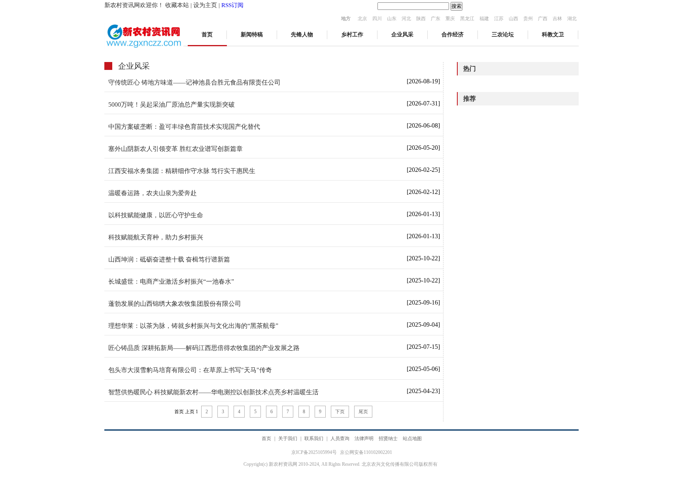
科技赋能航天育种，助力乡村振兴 (155, 237)
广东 (435, 18)
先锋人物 (302, 35)
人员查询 (339, 438)
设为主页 (205, 5)
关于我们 (287, 438)
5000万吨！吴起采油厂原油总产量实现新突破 (171, 104)
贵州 (528, 18)
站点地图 (412, 438)
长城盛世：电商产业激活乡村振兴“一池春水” (171, 281)
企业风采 (402, 35)
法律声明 (364, 438)
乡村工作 (352, 35)
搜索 (456, 6)
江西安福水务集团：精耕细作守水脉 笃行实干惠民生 (181, 170)
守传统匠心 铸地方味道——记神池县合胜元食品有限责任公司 (194, 82)
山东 (391, 18)
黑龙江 (467, 18)
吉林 (557, 18)
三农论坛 (503, 35)
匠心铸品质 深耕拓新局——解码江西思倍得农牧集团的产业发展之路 (204, 347)
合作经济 (452, 35)
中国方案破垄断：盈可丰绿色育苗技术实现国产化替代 (184, 126)
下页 (340, 411)
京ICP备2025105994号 (314, 452)
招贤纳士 (388, 438)
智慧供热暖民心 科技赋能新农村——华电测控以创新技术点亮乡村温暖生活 (213, 392)
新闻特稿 (252, 35)
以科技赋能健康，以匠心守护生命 (155, 215)
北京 (362, 18)
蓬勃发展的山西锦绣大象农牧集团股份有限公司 (174, 303)
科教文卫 (553, 35)
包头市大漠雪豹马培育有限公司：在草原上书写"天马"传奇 (190, 370)
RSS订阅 (232, 5)
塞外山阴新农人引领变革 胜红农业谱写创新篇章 (175, 148)
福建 (484, 18)
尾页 (363, 411)
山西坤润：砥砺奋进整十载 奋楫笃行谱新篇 (169, 259)
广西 (542, 18)
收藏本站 (177, 5)
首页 (207, 35)
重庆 (450, 18)
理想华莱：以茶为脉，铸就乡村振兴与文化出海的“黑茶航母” (193, 325)
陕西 (421, 18)
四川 (377, 18)
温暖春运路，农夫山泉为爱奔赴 (152, 193)
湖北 (572, 18)
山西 (513, 18)
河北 (406, 18)
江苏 (499, 18)
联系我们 (313, 438)
